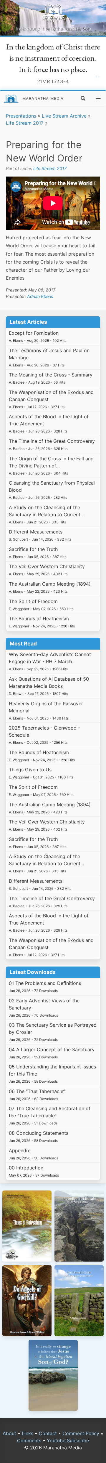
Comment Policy (80, 1433)
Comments (29, 1440)
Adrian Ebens (40, 296)
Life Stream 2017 (25, 123)
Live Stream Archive (64, 116)
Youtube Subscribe (68, 1440)
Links (27, 1433)
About (9, 1433)
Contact (48, 1433)
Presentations (21, 116)
